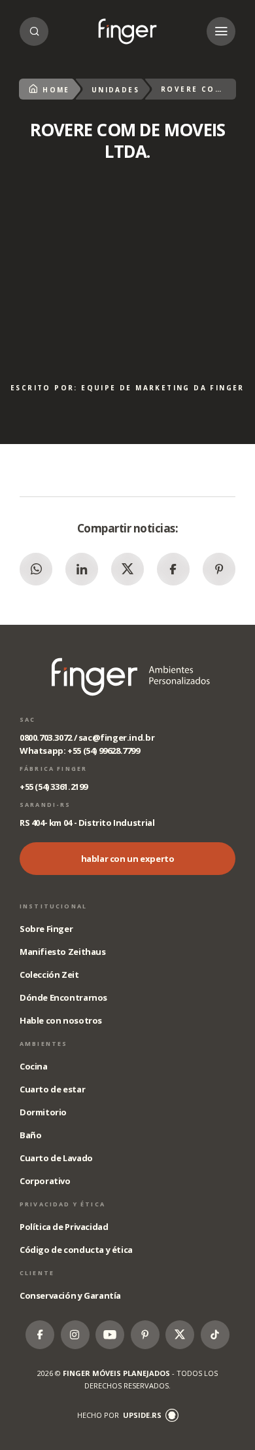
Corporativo (45, 1181)
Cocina (34, 1066)
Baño (30, 1135)
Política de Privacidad (64, 1227)
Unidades (115, 89)
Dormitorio (43, 1112)
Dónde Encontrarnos (63, 997)
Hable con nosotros (61, 1020)
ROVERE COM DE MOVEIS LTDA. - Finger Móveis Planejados (127, 31)
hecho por (119, 1415)
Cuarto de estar (52, 1089)
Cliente (37, 1273)
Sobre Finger (46, 929)
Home (56, 89)
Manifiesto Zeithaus (63, 951)
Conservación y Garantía (70, 1295)
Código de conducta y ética (76, 1249)
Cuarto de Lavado (56, 1158)
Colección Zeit (49, 974)
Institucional (53, 906)
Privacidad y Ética (62, 1204)
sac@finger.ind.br (116, 737)
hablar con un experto (128, 858)
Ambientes (43, 1043)
